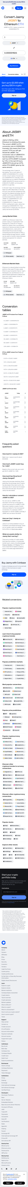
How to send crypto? (7, 1014)
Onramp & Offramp (7, 1107)
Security (4, 962)
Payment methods (6, 1034)
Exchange (4, 1083)
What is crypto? (6, 1007)
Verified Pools (5, 1090)
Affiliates (4, 954)
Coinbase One (5, 1051)
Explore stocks (5, 988)
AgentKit (4, 1126)
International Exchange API (9, 1136)
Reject (8, 1183)
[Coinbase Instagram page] (11, 1169)
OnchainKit (4, 1116)
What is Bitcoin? (6, 1005)
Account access (6, 1036)
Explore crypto (5, 985)
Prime (3, 1078)
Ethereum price (6, 1148)
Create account (6, 1026)
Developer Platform (7, 1095)
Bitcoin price (5, 1146)
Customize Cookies (12, 1179)
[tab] (4, 74)
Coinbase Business (7, 1068)
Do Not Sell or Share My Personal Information (11, 977)
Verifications (5, 1121)
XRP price (4, 1153)
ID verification (5, 1029)
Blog (2, 957)
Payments (4, 1070)
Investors (4, 964)
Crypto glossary (6, 1000)
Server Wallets (6, 1100)
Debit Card (4, 1058)
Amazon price (5, 1165)
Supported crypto (6, 1038)
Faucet (3, 1131)
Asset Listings (5, 1065)
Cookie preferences (7, 974)
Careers (3, 952)
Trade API (4, 1112)
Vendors (3, 966)
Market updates (6, 1002)
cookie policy (10, 1174)
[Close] (24, 1174)
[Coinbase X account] (1, 1169)
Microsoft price (6, 1163)
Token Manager (6, 1073)
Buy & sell (4, 1046)
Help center (5, 1022)
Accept (20, 1183)
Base (2, 1097)
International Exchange (8, 1085)
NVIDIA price (5, 1158)
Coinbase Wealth (6, 1053)
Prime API (4, 1138)
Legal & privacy (6, 969)
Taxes (3, 1017)
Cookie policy (5, 971)
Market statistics (6, 990)
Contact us (4, 1024)
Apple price (4, 1160)
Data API (4, 1119)
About (3, 950)
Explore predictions (7, 1060)
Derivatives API (6, 1140)
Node (3, 1124)
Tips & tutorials (6, 997)
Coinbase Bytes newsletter (9, 993)
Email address (5, 888)
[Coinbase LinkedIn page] (6, 1169)
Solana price (5, 1150)
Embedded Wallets (7, 1102)
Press (3, 959)
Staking (3, 1080)
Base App (4, 1048)
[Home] (2, 8)
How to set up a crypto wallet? (10, 1012)
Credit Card (4, 1056)
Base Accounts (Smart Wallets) (10, 1104)
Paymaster (4, 1114)
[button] (25, 8)
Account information (7, 1031)
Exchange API (5, 1133)
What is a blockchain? (7, 1009)
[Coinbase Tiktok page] (16, 1169)
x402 (2, 1109)
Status (3, 1041)
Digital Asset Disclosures (9, 980)
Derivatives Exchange (7, 1087)
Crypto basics (5, 995)
